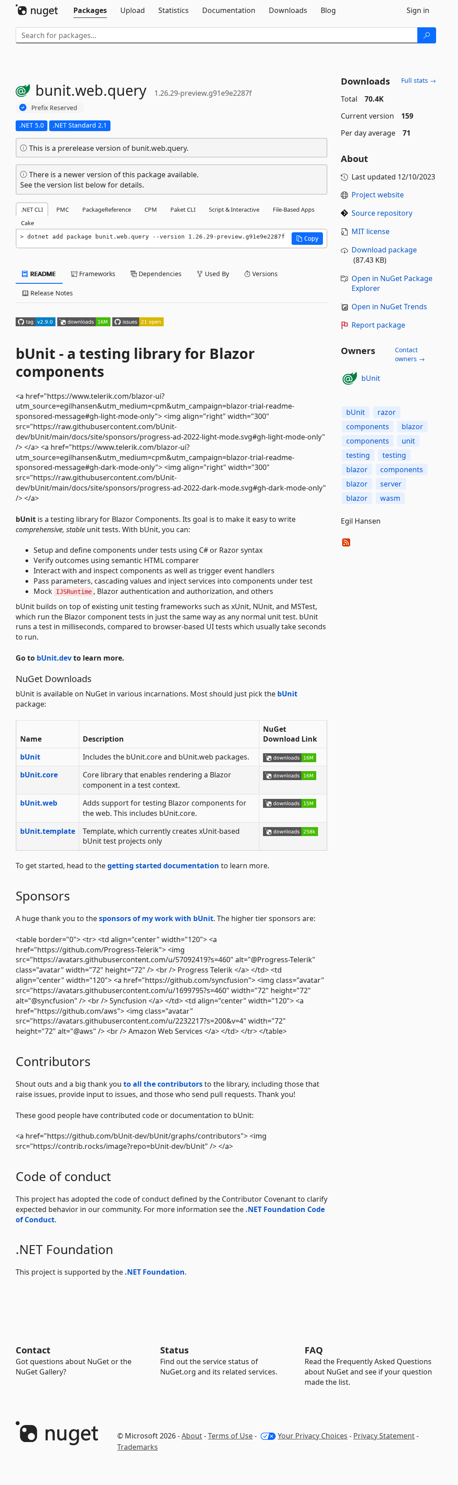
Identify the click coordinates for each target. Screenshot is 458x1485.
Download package (384, 250)
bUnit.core (39, 775)
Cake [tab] (27, 223)
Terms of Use (230, 1436)
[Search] (426, 35)
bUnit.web (38, 803)
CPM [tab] (150, 209)
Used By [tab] (216, 273)
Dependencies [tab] (159, 273)
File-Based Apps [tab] (293, 209)
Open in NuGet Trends (389, 307)
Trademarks (137, 1447)
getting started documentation (163, 866)
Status (174, 1350)
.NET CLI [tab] (32, 209)
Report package (378, 325)
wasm (390, 498)
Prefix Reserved (54, 107)
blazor (412, 426)
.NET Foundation (155, 1272)
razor (386, 412)
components (367, 426)
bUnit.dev (54, 658)
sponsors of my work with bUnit (156, 918)
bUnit (287, 694)
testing (358, 455)
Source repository (382, 213)
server (391, 484)
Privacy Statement (384, 1436)
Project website (378, 195)
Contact (33, 1350)
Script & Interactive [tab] (234, 209)
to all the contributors (163, 1084)
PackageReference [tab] (106, 209)
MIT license (371, 231)
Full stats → (418, 80)
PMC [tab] (62, 209)
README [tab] (42, 273)
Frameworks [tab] (96, 273)
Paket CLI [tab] (182, 209)
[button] (307, 238)
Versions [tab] (264, 273)
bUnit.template (47, 831)
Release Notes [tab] (51, 293)
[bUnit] (350, 378)
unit (408, 441)
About (192, 1436)
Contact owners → (410, 354)
